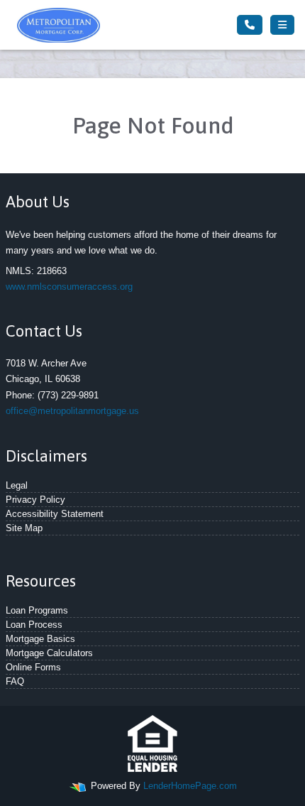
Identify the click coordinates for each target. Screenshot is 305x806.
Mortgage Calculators (49, 653)
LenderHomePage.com (190, 785)
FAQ (15, 681)
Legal (17, 485)
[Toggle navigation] (282, 25)
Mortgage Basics (40, 638)
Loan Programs (37, 610)
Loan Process (34, 624)
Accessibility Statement (55, 513)
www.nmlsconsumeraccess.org (69, 286)
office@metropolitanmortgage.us (72, 410)
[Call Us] (249, 25)
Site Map (24, 528)
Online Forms (33, 667)
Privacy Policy (35, 499)
